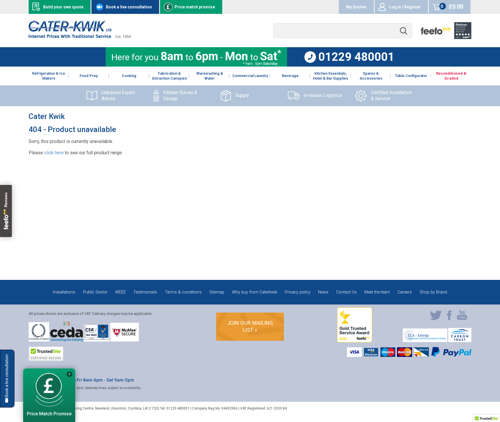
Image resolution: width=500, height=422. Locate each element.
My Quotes (356, 7)
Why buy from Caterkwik (254, 292)
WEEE (120, 292)
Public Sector (95, 292)
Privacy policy (297, 292)
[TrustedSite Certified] (46, 353)
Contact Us (346, 292)
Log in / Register (405, 7)
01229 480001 (356, 57)
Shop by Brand (433, 292)
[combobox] (342, 30)
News (323, 292)
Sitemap (216, 292)
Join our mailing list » (250, 326)
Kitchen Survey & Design (180, 95)
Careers (405, 292)
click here (54, 152)
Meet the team (377, 292)
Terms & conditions (183, 292)
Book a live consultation (129, 7)
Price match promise (194, 7)
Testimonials (145, 292)
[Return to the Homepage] (80, 36)
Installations (64, 292)
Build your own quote (63, 7)
